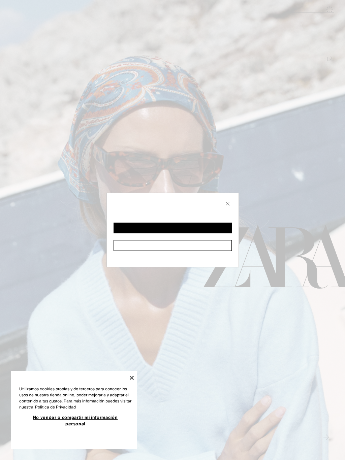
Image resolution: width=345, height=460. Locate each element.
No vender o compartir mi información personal (75, 420)
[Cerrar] (132, 378)
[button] (173, 228)
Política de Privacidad (55, 407)
